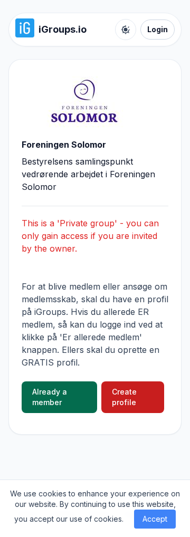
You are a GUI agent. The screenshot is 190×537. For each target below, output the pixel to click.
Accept (154, 518)
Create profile (124, 397)
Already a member (49, 397)
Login (157, 29)
